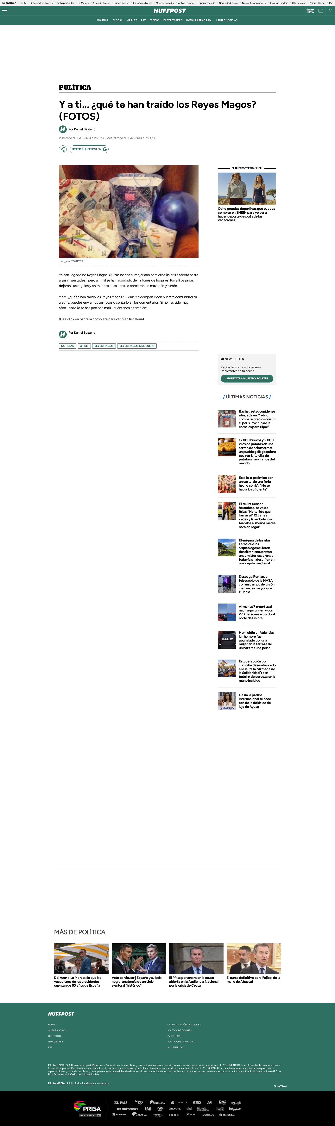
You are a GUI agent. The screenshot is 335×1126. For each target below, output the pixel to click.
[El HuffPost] (170, 10)
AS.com (209, 1102)
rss (50, 1047)
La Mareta (83, 3)
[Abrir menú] (4, 10)
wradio (161, 1108)
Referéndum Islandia (42, 3)
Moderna (140, 1114)
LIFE (143, 20)
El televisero (173, 20)
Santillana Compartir (180, 1102)
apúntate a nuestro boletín (247, 378)
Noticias (67, 346)
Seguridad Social (228, 3)
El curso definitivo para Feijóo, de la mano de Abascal (253, 980)
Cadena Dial (190, 1108)
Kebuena (233, 1108)
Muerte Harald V (165, 3)
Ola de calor (299, 3)
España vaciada (206, 3)
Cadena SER (197, 1102)
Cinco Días (176, 1108)
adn (222, 1102)
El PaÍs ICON (175, 1114)
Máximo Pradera (279, 3)
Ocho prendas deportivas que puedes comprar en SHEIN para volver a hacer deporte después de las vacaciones (246, 214)
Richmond (121, 1114)
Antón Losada (186, 3)
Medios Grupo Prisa (89, 1115)
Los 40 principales (142, 1102)
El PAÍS (123, 1102)
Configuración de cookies (184, 1024)
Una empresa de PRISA (89, 1105)
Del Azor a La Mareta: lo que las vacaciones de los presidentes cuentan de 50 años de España (77, 982)
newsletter (55, 1041)
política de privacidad (181, 1041)
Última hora (310, 11)
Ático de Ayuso (101, 3)
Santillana (160, 1102)
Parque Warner (317, 3)
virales (132, 20)
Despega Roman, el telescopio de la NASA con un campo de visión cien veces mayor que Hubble (256, 584)
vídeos (155, 20)
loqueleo (209, 1114)
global (118, 20)
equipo (52, 1024)
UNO (150, 1108)
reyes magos (104, 346)
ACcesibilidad (176, 1047)
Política (75, 88)
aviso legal (175, 1036)
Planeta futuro (219, 1108)
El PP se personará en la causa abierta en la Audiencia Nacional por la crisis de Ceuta (193, 982)
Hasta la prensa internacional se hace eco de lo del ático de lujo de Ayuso (255, 701)
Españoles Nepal (142, 3)
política (103, 20)
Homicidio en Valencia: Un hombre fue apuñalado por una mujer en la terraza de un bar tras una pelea (256, 640)
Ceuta (23, 3)
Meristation (227, 1114)
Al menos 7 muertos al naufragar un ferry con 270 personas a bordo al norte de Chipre (257, 612)
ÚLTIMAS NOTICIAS (226, 20)
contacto (54, 1036)
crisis (84, 346)
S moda (192, 1114)
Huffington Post (128, 1108)
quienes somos (57, 1030)
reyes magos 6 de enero (137, 346)
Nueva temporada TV (254, 3)
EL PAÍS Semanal (205, 1108)
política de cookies (180, 1030)
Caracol (236, 1102)
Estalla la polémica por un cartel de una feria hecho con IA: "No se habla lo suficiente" (256, 483)
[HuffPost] (61, 1013)
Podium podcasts (159, 1114)
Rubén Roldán (121, 3)
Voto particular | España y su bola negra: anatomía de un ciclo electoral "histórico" (137, 982)
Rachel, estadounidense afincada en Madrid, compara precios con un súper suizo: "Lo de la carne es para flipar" (257, 419)
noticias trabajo (198, 20)
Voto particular (65, 3)
